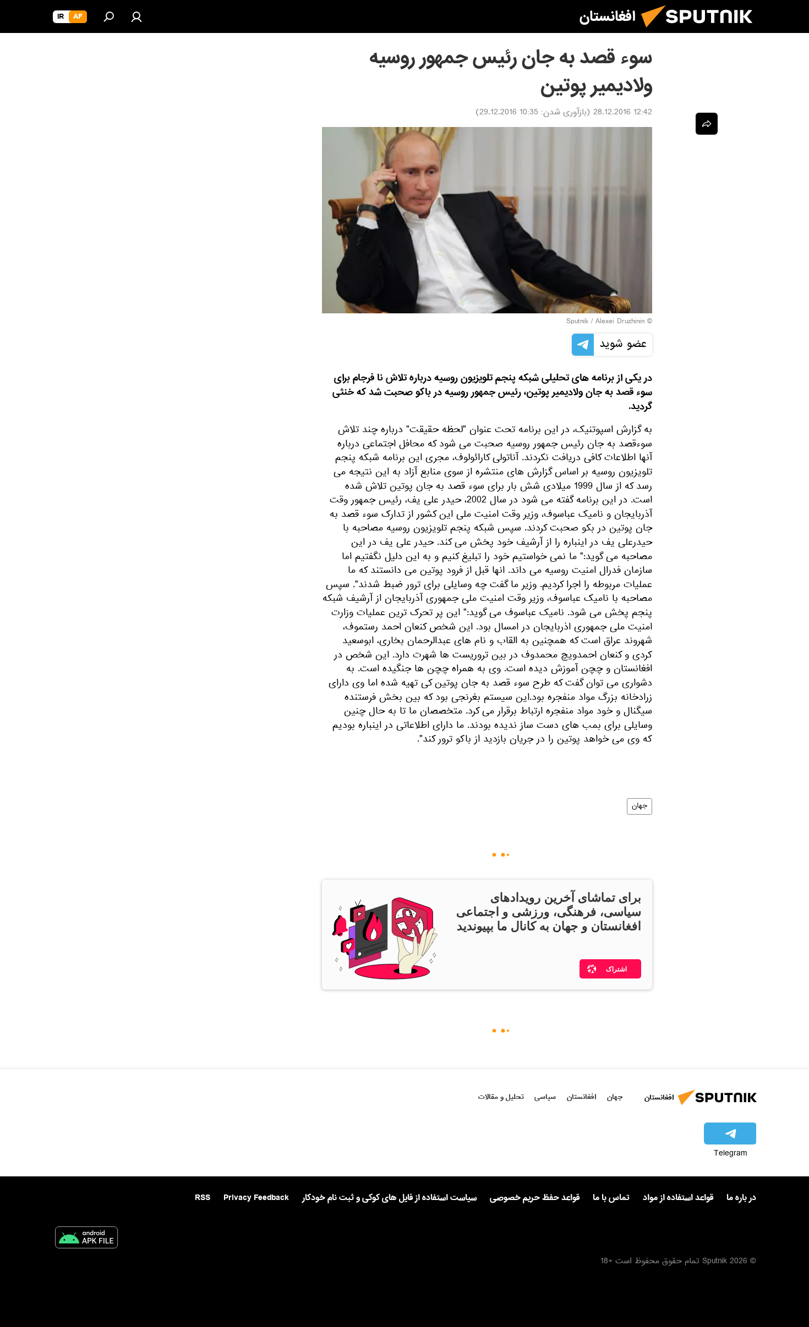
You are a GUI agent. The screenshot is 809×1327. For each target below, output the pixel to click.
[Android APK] (86, 1239)
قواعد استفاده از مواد (678, 1198)
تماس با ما (611, 1198)
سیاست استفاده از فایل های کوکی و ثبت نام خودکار (389, 1198)
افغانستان (581, 1097)
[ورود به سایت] (136, 16)
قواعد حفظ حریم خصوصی (535, 1198)
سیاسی (545, 1097)
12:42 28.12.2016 (622, 113)
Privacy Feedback (256, 1198)
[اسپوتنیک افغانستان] (701, 32)
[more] (707, 124)
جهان (639, 806)
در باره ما (741, 1198)
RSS (202, 1198)
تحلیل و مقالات (501, 1097)
